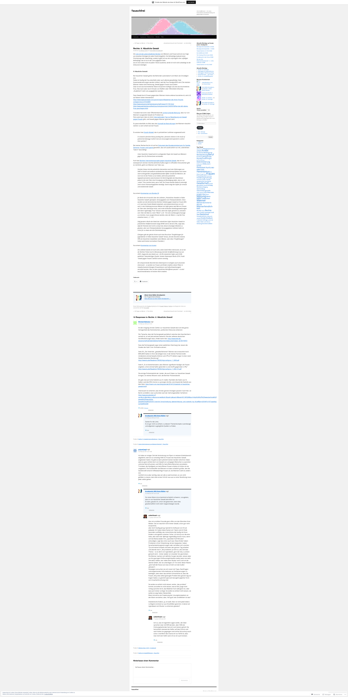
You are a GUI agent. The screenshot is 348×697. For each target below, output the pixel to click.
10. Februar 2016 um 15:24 (152, 418)
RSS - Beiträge (201, 132)
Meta (208, 196)
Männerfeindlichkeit (205, 207)
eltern (209, 164)
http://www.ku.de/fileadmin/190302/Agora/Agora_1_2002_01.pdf (159, 369)
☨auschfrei (138, 10)
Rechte (157, 37)
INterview (210, 192)
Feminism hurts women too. (205, 168)
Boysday (199, 158)
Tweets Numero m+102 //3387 (204, 64)
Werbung (199, 223)
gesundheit (200, 185)
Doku (205, 164)
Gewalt (162, 306)
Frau (205, 174)
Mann (207, 194)
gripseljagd (142, 449)
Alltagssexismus (209, 149)
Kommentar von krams (148, 245)
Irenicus (204, 93)
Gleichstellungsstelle (203, 191)
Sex (198, 214)
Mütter (199, 211)
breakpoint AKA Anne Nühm (155, 416)
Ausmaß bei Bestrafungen (167, 124)
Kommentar (184, 680)
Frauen (210, 173)
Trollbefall (199, 220)
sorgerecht (209, 216)
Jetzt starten (191, 2)
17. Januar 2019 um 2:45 (154, 517)
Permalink (146, 308)
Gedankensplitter (201, 179)
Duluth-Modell (149, 132)
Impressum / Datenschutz (147, 37)
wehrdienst (207, 222)
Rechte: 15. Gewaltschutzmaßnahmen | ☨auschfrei (151, 439)
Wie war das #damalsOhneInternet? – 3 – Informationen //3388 (205, 60)
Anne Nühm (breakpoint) (156, 50)
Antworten (151, 410)
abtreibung (200, 149)
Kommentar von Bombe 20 (150, 193)
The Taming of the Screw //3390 (205, 55)
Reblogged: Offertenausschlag (206, 73)
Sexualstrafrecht (201, 216)
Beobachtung (202, 154)
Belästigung (208, 153)
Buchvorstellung (200, 160)
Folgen (200, 127)
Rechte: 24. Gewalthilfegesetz (205, 76)
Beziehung (200, 157)
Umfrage (205, 220)
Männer (166, 306)
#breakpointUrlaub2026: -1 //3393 (205, 49)
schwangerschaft (209, 212)
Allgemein (200, 142)
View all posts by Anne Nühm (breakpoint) (157, 298)
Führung (208, 178)
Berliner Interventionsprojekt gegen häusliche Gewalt (158, 161)
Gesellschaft (203, 183)
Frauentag (209, 176)
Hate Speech (200, 192)
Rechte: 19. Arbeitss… (207, 97)
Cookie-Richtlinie (48, 694)
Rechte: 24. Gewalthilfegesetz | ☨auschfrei (148, 653)
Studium (209, 218)
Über (162, 37)
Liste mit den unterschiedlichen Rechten (148, 54)
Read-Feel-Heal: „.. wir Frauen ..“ (206, 74)
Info (205, 192)
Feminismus (203, 171)
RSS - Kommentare (202, 133)
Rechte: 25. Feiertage (203, 69)
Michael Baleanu (144, 322)
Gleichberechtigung (202, 187)
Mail (204, 194)
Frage (201, 174)
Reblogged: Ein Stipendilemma (206, 71)
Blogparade (207, 157)
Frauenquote (201, 176)
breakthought (207, 158)
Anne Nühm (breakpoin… (208, 87)
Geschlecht (208, 181)
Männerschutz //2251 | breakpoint (147, 648)
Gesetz (211, 183)
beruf (211, 154)
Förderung (201, 178)
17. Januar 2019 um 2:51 (160, 619)
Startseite (135, 37)
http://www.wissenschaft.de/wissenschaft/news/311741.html (153, 104)
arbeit (199, 151)
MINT (199, 198)
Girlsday (210, 185)
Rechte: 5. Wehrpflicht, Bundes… (207, 89)
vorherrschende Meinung (171, 113)
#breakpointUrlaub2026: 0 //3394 (205, 47)
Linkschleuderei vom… (207, 82)
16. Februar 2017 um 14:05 (145, 451)
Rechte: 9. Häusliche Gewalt (146, 48)
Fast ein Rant (207, 84)
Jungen (199, 194)
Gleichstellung (201, 189)
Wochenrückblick (207, 223)
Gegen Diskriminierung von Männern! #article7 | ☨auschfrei (153, 444)
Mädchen (206, 198)
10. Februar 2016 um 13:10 (145, 324)
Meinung (201, 196)
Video (198, 222)
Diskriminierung (203, 162)
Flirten (198, 174)
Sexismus (204, 214)
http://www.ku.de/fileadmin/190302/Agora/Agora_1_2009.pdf (158, 360)
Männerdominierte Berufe (204, 204)
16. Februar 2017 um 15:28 (152, 493)
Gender (208, 179)
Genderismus (201, 181)
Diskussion (199, 164)
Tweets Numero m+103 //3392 (204, 51)
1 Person (146, 408)
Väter (202, 222)
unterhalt (210, 220)
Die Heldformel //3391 (202, 53)
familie (199, 166)
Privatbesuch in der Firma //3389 (205, 57)
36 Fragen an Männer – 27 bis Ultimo (143, 43)
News (203, 210)
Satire (198, 212)
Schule (202, 212)
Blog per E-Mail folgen (203, 113)
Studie (203, 218)
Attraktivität (200, 153)
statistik (199, 218)
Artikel (205, 150)
